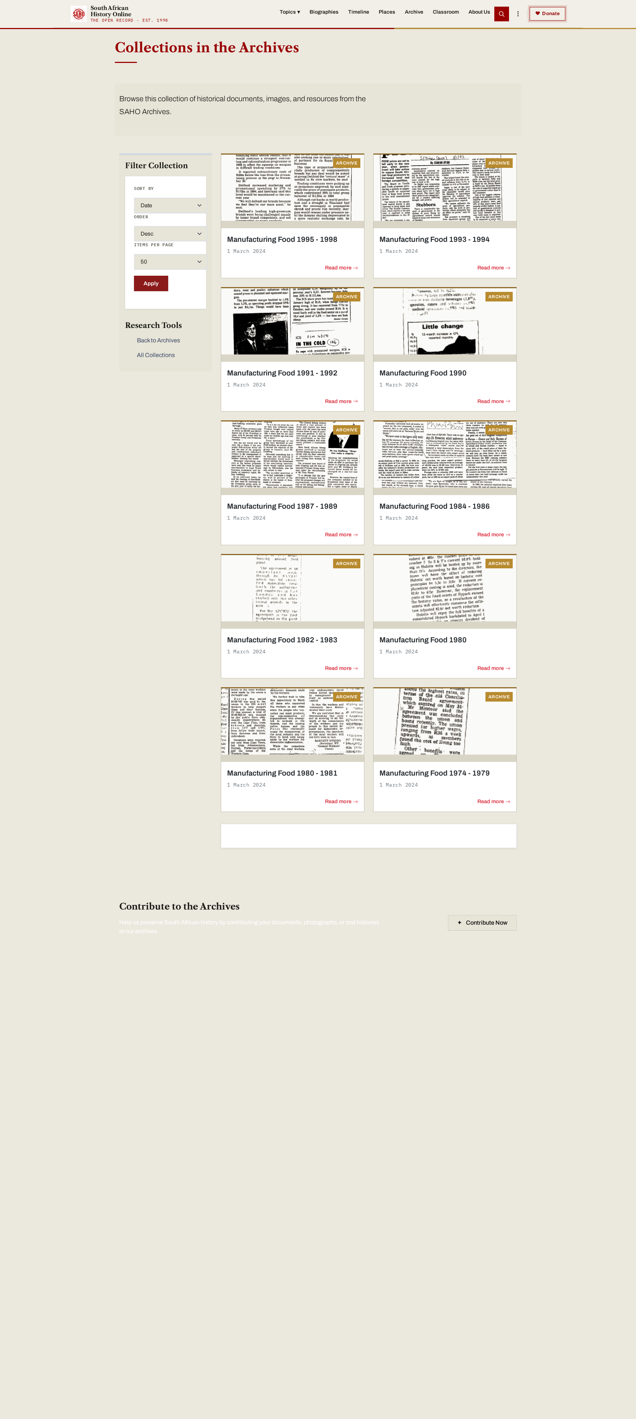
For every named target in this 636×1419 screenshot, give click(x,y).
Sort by (144, 188)
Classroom (446, 12)
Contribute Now (482, 922)
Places (387, 12)
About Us (479, 12)
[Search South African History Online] (501, 14)
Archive (414, 12)
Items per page (154, 244)
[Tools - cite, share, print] (518, 14)
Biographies (324, 12)
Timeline (358, 12)
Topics (290, 12)
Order (141, 216)
